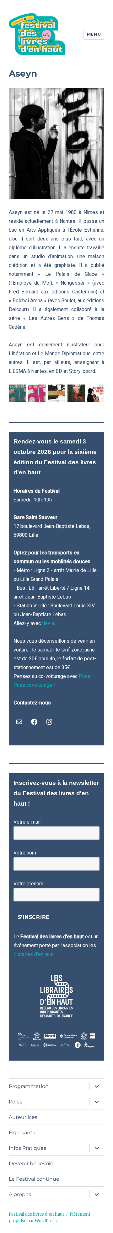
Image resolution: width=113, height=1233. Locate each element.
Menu (94, 34)
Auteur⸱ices (23, 1117)
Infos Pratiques (27, 1148)
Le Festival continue (34, 1179)
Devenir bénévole (31, 1163)
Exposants (22, 1133)
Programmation (29, 1086)
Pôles (15, 1102)
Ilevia (48, 623)
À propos (20, 1194)
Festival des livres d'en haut (36, 1214)
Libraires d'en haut (33, 954)
